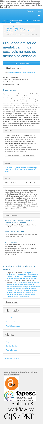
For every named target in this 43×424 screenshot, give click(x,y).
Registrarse (30, 11)
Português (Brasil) (12, 350)
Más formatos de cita (13, 156)
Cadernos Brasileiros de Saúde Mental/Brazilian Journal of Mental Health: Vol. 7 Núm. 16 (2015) (22, 278)
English (8, 342)
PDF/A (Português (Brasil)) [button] (21, 63)
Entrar (39, 11)
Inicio (6, 27)
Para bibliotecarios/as (13, 326)
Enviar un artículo (11, 302)
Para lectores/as (11, 318)
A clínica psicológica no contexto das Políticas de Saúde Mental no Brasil (22, 274)
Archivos (13, 27)
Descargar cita (28, 156)
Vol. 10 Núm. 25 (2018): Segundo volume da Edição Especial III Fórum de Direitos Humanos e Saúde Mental (20, 31)
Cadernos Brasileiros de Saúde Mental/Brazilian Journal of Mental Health (21, 21)
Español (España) (11, 346)
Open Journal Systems (12, 358)
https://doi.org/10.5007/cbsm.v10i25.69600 (21, 72)
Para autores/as (11, 322)
